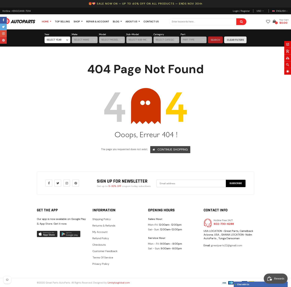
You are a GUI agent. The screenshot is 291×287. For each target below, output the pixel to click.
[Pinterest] (3, 40)
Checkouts (99, 244)
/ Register (244, 10)
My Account (100, 232)
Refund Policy (100, 238)
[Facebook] (3, 20)
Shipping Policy (101, 219)
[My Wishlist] (268, 21)
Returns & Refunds (103, 225)
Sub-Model (132, 34)
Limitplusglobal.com (119, 282)
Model (102, 34)
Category (158, 34)
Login (236, 10)
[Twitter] (3, 27)
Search (215, 39)
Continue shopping (172, 149)
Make (74, 34)
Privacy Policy (100, 264)
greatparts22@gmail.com (226, 245)
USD (263, 10)
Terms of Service (102, 257)
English (281, 10)
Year (46, 34)
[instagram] (3, 33)
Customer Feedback (105, 251)
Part (183, 34)
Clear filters (235, 39)
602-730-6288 (224, 224)
